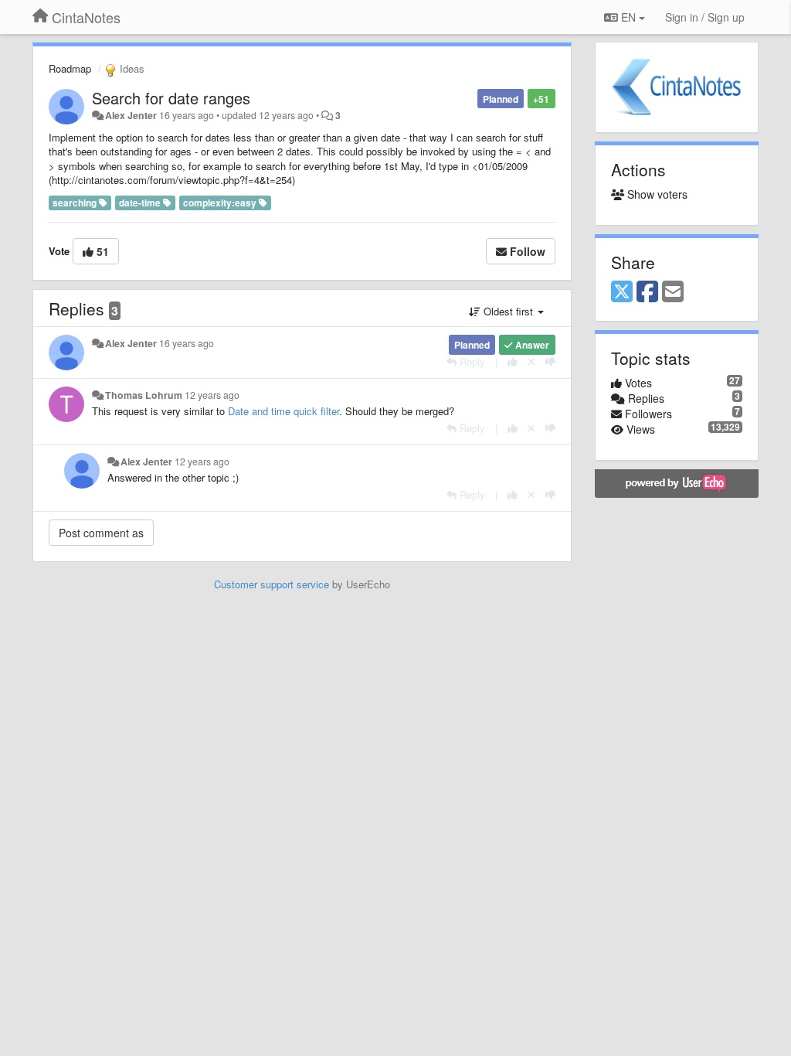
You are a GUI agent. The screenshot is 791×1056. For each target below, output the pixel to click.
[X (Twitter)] (622, 292)
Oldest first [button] (508, 311)
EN (628, 17)
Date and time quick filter (283, 411)
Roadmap (70, 68)
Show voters (655, 194)
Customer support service (271, 584)
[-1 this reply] (550, 361)
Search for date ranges (171, 98)
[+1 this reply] (513, 361)
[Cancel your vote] (531, 361)
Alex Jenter (131, 115)
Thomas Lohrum (143, 395)
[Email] (673, 292)
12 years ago (212, 395)
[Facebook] (647, 292)
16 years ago (186, 343)
